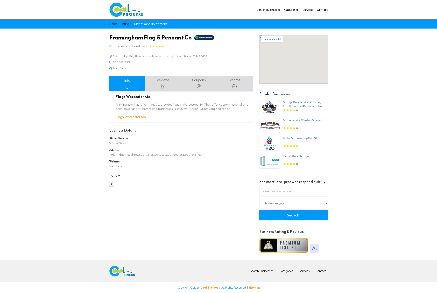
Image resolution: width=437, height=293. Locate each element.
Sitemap (254, 287)
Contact (322, 9)
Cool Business (210, 287)
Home (113, 24)
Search (293, 215)
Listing (125, 24)
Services (307, 9)
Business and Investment (150, 24)
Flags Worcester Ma (131, 117)
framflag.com (122, 68)
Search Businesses (268, 9)
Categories (291, 9)
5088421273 (121, 62)
